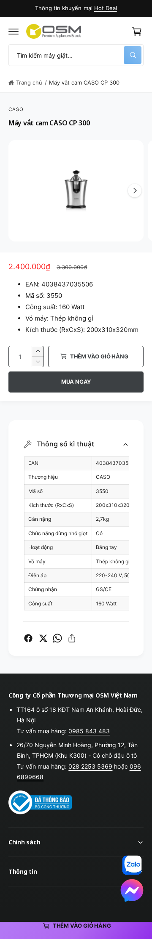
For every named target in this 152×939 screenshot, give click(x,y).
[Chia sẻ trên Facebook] (28, 638)
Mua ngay (76, 381)
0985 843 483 (89, 731)
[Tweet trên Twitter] (43, 638)
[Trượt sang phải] (134, 190)
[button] (13, 31)
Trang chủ (29, 82)
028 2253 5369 (90, 766)
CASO (16, 109)
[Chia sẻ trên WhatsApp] (57, 638)
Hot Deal (105, 8)
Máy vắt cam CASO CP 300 (84, 82)
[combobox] (76, 55)
